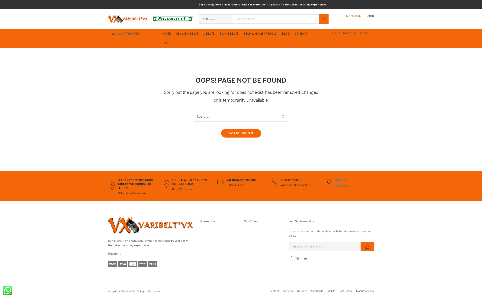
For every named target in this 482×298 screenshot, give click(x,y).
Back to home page (241, 133)
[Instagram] (298, 258)
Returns (288, 290)
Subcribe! (367, 246)
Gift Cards (317, 290)
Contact (274, 290)
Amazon (341, 180)
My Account (353, 15)
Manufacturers (365, 290)
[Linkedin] (305, 258)
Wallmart (342, 186)
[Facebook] (291, 258)
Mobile (331, 290)
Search (324, 19)
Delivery (302, 290)
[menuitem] (166, 33)
